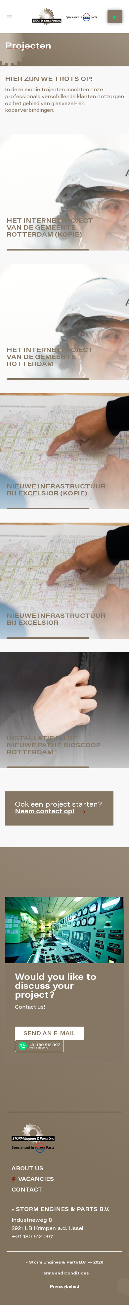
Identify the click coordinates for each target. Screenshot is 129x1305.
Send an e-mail (49, 1034)
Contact (27, 1190)
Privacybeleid (64, 1287)
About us (27, 1169)
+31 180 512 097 (32, 1237)
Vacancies (36, 1179)
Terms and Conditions (64, 1273)
